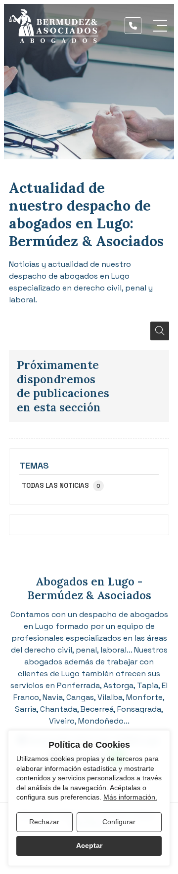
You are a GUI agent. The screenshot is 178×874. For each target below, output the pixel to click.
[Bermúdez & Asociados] (53, 26)
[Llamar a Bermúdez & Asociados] (133, 26)
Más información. (130, 797)
